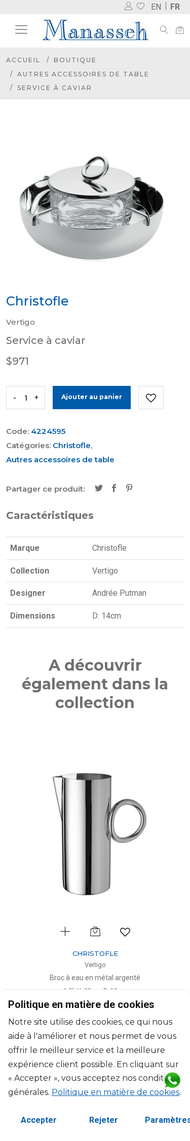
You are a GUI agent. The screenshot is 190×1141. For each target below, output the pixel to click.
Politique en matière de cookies (115, 1092)
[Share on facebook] (114, 489)
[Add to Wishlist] (151, 397)
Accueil (23, 60)
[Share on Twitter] (99, 489)
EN (156, 7)
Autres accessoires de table (83, 74)
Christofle (72, 445)
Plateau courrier (124, 978)
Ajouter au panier (91, 397)
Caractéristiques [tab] (50, 515)
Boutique (75, 60)
